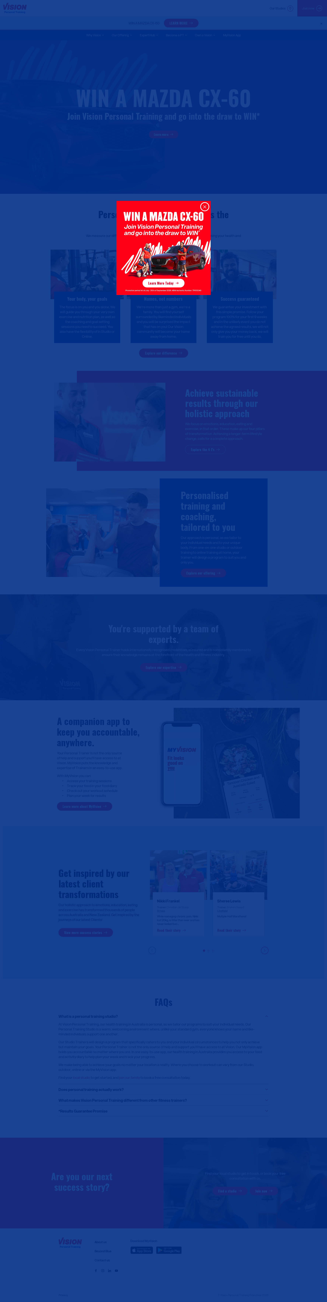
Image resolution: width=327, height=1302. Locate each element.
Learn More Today (161, 283)
